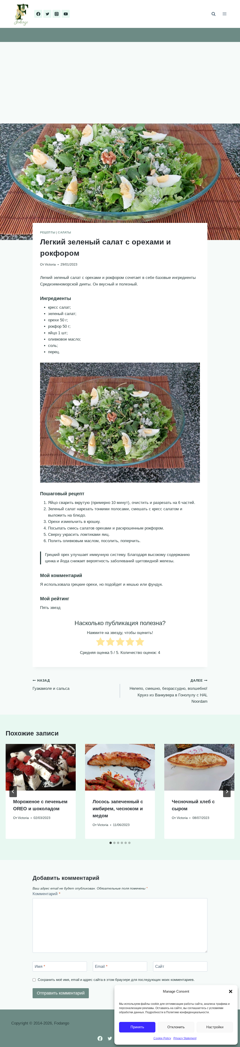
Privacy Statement (184, 1038)
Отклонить (176, 1027)
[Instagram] (56, 14)
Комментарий (46, 894)
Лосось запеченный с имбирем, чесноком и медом (118, 808)
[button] (230, 991)
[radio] (100, 642)
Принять (137, 1027)
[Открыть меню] (224, 14)
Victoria (50, 264)
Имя (40, 966)
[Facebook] (38, 14)
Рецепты (47, 232)
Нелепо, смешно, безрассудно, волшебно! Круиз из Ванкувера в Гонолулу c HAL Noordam (168, 691)
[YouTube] (66, 14)
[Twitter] (47, 14)
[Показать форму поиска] (213, 14)
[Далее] (227, 791)
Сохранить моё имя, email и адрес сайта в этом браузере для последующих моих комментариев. (116, 980)
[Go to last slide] (13, 791)
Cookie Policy (162, 1038)
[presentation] (41, 767)
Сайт (159, 966)
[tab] (110, 843)
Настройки (214, 1027)
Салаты (64, 232)
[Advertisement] (120, 77)
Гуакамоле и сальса (51, 685)
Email (101, 966)
